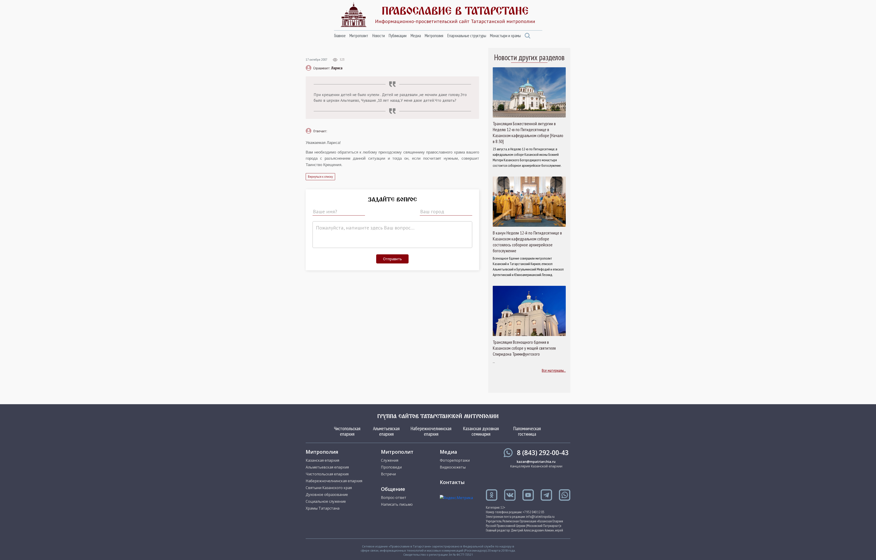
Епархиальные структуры (466, 35)
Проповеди (391, 467)
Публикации (397, 35)
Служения (389, 460)
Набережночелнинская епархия (431, 431)
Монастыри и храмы (505, 35)
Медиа (415, 35)
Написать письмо (397, 504)
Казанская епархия (322, 460)
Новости (378, 35)
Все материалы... (554, 370)
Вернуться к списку (320, 177)
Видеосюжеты (453, 467)
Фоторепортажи (455, 460)
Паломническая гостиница (527, 431)
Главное (340, 35)
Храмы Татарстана (322, 508)
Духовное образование (327, 494)
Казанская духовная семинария (481, 431)
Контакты (452, 482)
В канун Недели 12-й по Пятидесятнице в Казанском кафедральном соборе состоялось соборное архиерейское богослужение (527, 242)
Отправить (392, 258)
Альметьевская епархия (386, 431)
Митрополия (434, 35)
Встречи (388, 474)
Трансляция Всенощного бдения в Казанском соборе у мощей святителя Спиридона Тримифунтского (524, 348)
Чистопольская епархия (347, 431)
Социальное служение (326, 501)
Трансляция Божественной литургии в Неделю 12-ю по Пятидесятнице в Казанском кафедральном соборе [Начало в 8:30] (528, 132)
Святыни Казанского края (329, 487)
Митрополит (358, 35)
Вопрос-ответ (393, 497)
